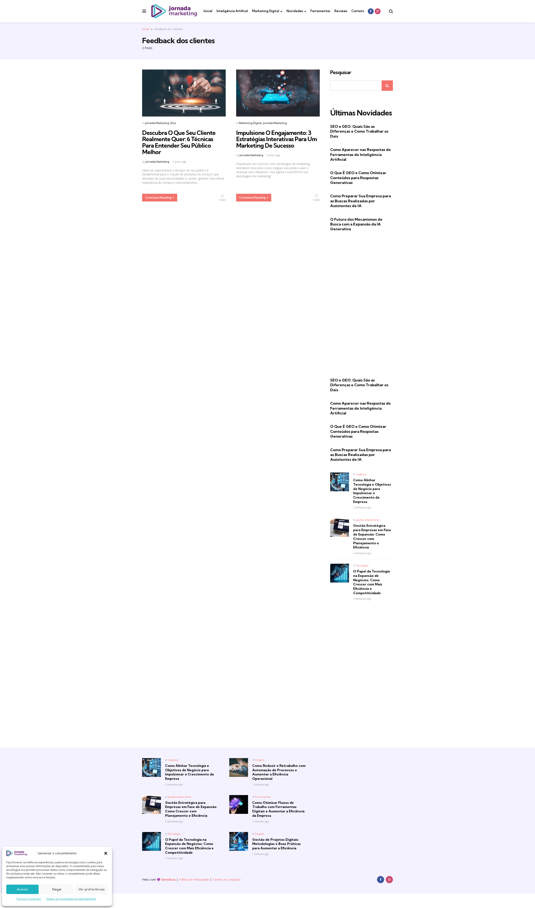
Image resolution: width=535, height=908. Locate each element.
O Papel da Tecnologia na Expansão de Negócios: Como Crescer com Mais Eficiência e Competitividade (371, 582)
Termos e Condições (28, 899)
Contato (357, 11)
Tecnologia (362, 565)
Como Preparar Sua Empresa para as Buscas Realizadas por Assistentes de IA (360, 201)
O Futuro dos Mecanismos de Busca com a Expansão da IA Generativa (356, 224)
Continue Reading (158, 197)
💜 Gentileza (166, 879)
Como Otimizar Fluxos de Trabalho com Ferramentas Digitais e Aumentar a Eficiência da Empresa (278, 809)
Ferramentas (320, 11)
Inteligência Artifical (232, 11)
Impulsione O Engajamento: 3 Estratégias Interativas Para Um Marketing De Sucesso (276, 139)
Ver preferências (91, 889)
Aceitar (22, 889)
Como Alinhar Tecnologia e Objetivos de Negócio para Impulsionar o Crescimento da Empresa (372, 491)
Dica (173, 123)
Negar (57, 889)
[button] (106, 853)
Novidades (295, 11)
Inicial (208, 11)
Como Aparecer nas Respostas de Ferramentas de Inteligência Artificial (360, 154)
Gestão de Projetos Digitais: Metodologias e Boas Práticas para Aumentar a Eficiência (276, 843)
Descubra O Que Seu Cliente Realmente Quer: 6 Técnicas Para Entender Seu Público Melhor (178, 142)
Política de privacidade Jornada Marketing (71, 899)
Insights (259, 759)
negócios (361, 474)
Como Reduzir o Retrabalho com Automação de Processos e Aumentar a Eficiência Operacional (279, 772)
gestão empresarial (367, 519)
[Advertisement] (361, 304)
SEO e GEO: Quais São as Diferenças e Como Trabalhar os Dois (359, 131)
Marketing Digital (265, 11)
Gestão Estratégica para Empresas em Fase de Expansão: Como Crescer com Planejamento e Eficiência (372, 536)
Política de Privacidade (194, 879)
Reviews (340, 11)
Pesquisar (340, 72)
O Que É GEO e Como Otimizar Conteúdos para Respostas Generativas (358, 177)
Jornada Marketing (157, 123)
